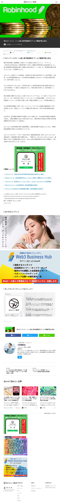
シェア (14, 335)
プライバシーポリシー (36, 488)
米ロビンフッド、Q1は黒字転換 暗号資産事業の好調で (21, 185)
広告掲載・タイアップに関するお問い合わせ (50, 486)
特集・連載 (20, 485)
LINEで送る (47, 335)
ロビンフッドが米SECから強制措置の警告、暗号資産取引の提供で (24, 189)
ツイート (31, 335)
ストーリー (20, 488)
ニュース (14, 44)
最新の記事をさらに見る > (50, 413)
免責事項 (33, 490)
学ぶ (18, 490)
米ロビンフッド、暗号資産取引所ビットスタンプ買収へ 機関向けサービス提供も (28, 178)
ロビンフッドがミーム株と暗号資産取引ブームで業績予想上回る (19, 50)
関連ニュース (6, 54)
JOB (18, 495)
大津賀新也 (21, 345)
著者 (18, 498)
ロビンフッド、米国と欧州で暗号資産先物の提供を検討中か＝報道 (24, 174)
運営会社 (33, 485)
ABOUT (19, 500)
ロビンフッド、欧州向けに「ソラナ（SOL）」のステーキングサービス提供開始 (28, 181)
